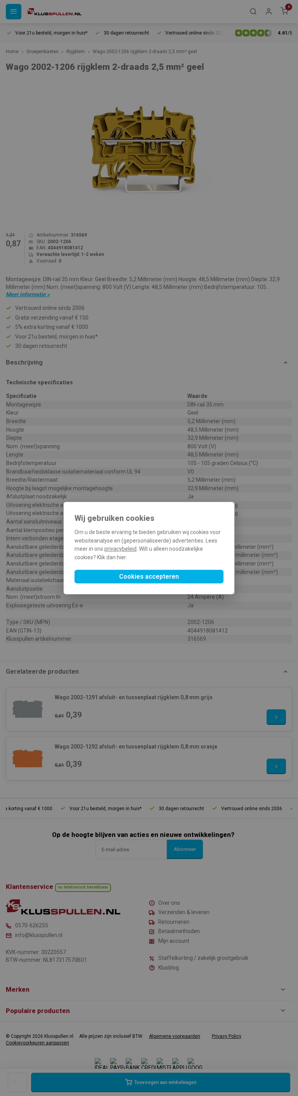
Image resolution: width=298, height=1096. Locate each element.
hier (121, 557)
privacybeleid (120, 549)
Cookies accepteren (149, 576)
